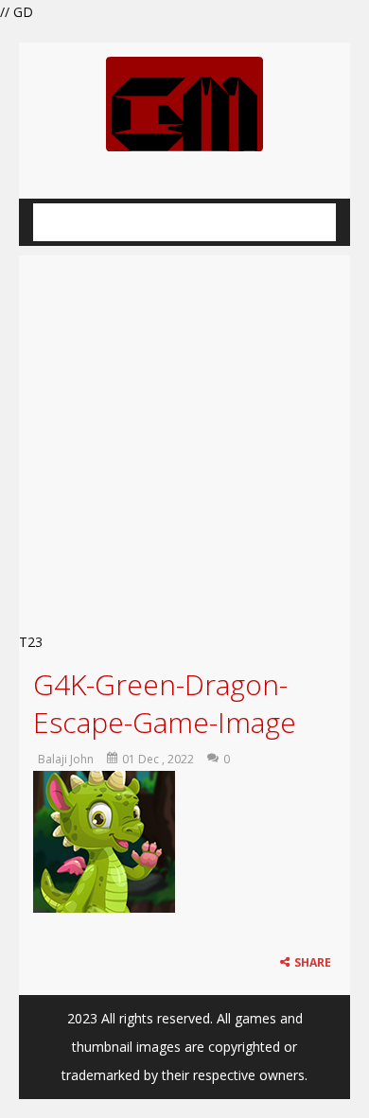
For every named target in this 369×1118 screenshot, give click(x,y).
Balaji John (66, 759)
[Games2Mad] (184, 103)
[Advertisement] (184, 437)
